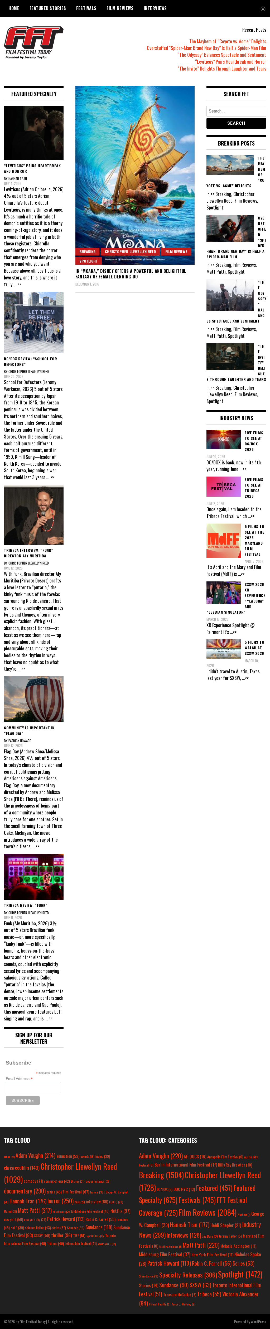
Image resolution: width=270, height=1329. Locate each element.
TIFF (79, 1235)
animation (67, 1156)
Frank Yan (244, 1214)
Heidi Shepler (225, 1225)
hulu (80, 1202)
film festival (76, 1191)
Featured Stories (48, 8)
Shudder (75, 1227)
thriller (61, 1235)
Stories (148, 1285)
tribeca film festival (81, 1243)
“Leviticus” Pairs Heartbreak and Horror (230, 61)
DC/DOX (164, 1189)
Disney (78, 1181)
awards (87, 1156)
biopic (102, 1156)
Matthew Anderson (170, 1246)
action (9, 1156)
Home (13, 8)
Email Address (19, 1078)
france (97, 1192)
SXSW (42, 1235)
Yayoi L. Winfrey (183, 1304)
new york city (35, 1219)
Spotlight (88, 261)
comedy (33, 1181)
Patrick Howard (66, 1218)
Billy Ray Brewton (235, 1165)
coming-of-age (57, 1181)
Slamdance (148, 1276)
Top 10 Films (95, 1236)
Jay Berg (210, 1236)
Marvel (10, 1211)
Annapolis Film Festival (225, 1156)
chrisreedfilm (22, 1167)
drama (54, 1192)
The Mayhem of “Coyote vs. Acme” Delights (227, 41)
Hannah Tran (27, 1201)
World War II (107, 1244)
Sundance (98, 1226)
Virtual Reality (160, 1304)
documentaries (98, 1181)
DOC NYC (184, 1189)
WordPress (258, 1321)
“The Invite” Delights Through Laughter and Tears (222, 68)
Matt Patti (35, 1210)
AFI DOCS (195, 1156)
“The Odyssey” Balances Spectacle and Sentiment (222, 54)
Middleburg (61, 1211)
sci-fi (17, 1227)
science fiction (38, 1227)
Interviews (155, 8)
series (59, 1227)
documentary (25, 1190)
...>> (242, 468)
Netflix (120, 1210)
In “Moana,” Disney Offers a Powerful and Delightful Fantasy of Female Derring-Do (130, 274)
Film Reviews (120, 8)
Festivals (86, 8)
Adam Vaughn (35, 1155)
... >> (17, 284)
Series (243, 1263)
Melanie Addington (238, 1246)
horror (60, 1200)
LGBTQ (116, 1202)
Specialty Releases (188, 1274)
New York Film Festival (212, 1254)
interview (97, 1201)
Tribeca (55, 1243)
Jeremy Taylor (230, 1236)
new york (13, 1219)
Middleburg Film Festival (90, 1211)
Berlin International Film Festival (186, 1164)
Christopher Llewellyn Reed (130, 251)
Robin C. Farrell (100, 1219)
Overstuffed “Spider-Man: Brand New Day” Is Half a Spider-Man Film (206, 47)
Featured (214, 1188)
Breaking (87, 251)
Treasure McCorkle (179, 1294)
